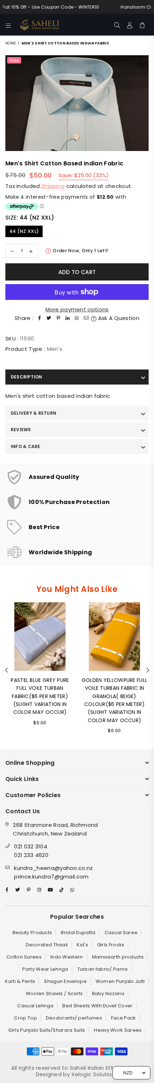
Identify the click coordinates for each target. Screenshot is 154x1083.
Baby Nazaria (108, 993)
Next (148, 670)
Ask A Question (117, 318)
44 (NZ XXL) (24, 231)
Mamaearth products (118, 956)
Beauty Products (32, 932)
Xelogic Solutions (94, 1074)
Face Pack (123, 1017)
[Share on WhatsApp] (77, 318)
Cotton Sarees (24, 956)
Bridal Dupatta (78, 932)
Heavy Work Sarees (117, 1030)
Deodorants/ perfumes (74, 1017)
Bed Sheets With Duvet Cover (97, 1005)
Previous (6, 670)
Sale (14, 60)
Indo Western (66, 956)
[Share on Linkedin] (67, 318)
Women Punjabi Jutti (120, 981)
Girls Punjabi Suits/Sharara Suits (46, 1030)
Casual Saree (121, 932)
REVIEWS (21, 430)
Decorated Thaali (47, 944)
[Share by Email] (86, 318)
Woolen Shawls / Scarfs (54, 993)
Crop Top (25, 1017)
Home (10, 43)
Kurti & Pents (20, 981)
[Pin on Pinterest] (58, 318)
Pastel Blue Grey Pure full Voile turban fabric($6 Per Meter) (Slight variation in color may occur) (40, 696)
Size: (29, 217)
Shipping (52, 186)
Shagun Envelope (65, 981)
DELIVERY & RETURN (33, 413)
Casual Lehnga (35, 1005)
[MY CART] (142, 24)
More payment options (77, 309)
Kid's (82, 944)
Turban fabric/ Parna (102, 969)
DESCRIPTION (26, 377)
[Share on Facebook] (39, 318)
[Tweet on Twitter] (49, 318)
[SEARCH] (117, 24)
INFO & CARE (25, 446)
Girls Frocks (111, 944)
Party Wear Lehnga (45, 969)
